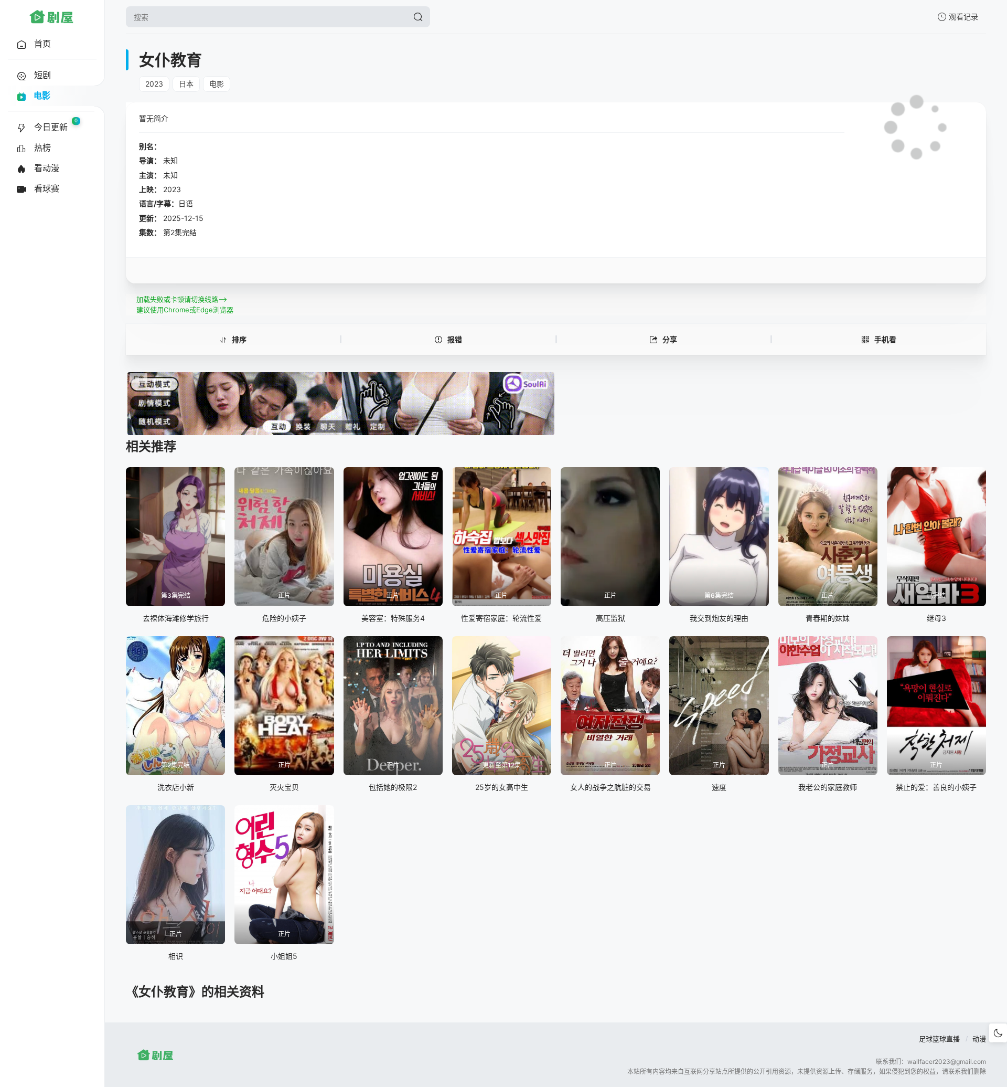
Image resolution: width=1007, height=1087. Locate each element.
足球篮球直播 (939, 1039)
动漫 (979, 1039)
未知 (170, 160)
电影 (216, 83)
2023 (154, 83)
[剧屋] (51, 17)
